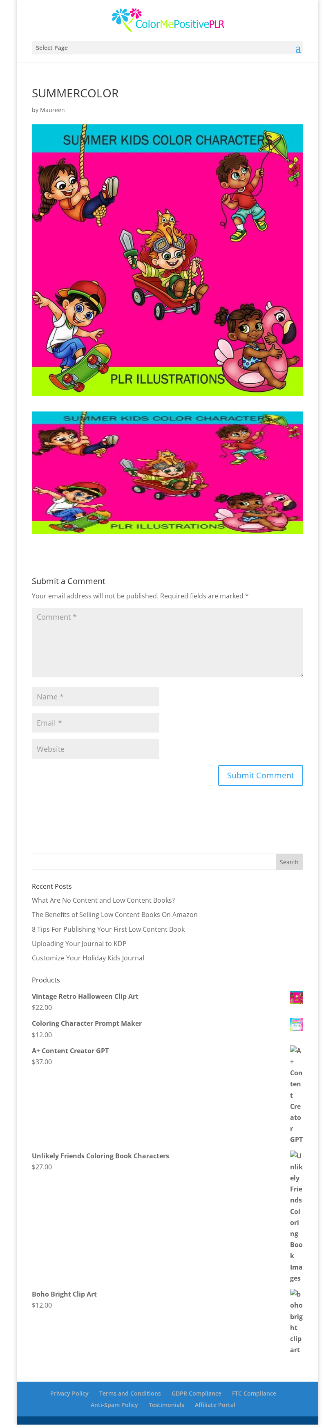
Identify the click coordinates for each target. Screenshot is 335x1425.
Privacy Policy (69, 1393)
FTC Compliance (254, 1393)
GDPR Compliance (196, 1393)
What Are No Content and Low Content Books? (103, 900)
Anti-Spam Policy (114, 1405)
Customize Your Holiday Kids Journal (88, 957)
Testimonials (166, 1405)
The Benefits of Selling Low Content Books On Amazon (115, 914)
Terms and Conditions (130, 1393)
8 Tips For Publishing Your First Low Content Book (108, 929)
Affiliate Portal (215, 1405)
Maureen (52, 110)
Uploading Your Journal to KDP (79, 943)
